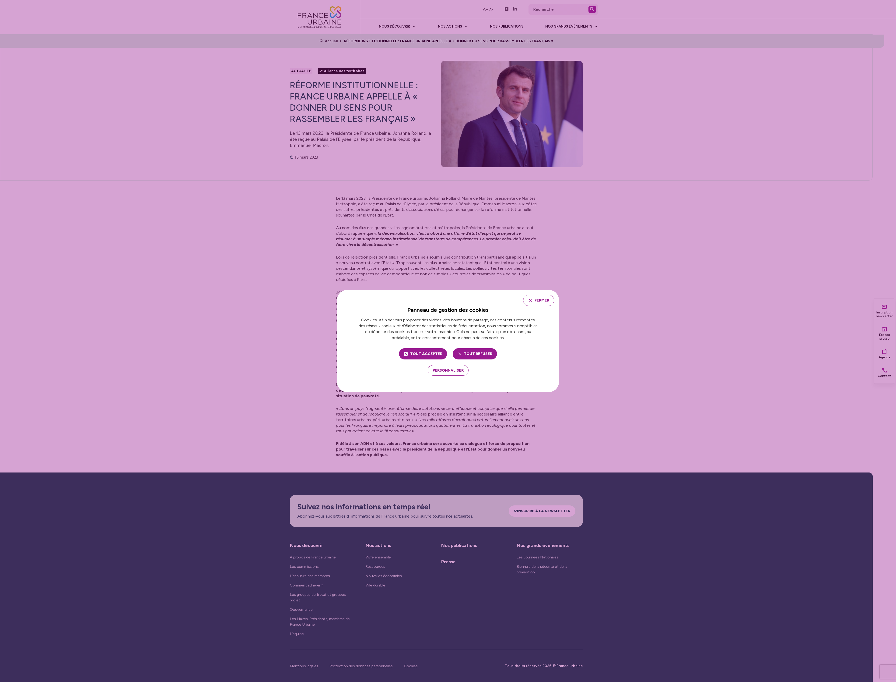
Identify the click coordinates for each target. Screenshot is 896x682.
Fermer (542, 300)
